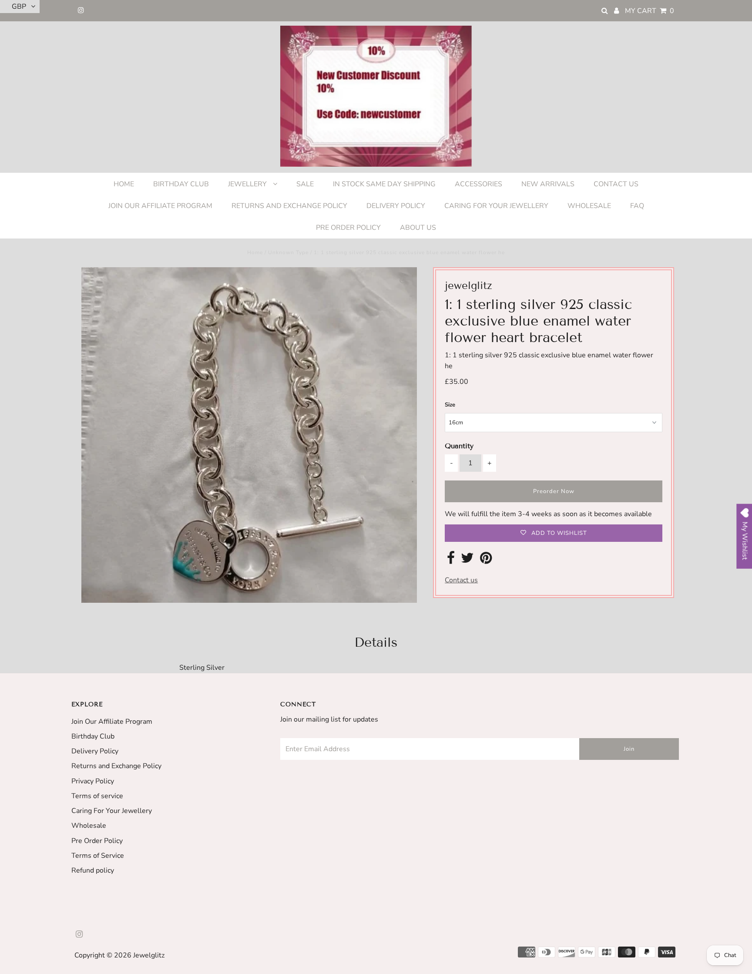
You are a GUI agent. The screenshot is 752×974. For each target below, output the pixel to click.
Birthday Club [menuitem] (181, 184)
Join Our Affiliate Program (111, 721)
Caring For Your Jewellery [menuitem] (496, 206)
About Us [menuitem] (418, 227)
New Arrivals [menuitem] (547, 184)
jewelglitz (148, 955)
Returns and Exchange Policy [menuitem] (289, 206)
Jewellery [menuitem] (248, 184)
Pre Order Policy (97, 841)
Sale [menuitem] (305, 184)
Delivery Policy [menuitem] (395, 206)
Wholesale (88, 825)
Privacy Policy (92, 781)
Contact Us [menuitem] (616, 184)
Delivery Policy (94, 751)
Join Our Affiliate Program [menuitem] (160, 206)
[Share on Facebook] (451, 560)
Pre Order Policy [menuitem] (348, 227)
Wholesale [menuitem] (589, 206)
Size (450, 405)
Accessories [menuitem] (478, 184)
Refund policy (92, 870)
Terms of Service (97, 855)
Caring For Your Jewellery (111, 811)
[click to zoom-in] (403, 281)
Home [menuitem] (124, 184)
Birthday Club (92, 736)
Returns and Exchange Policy (116, 766)
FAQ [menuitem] (637, 206)
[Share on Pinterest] (486, 560)
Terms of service (97, 796)
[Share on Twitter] (467, 560)
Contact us (461, 580)
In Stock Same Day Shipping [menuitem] (384, 184)
